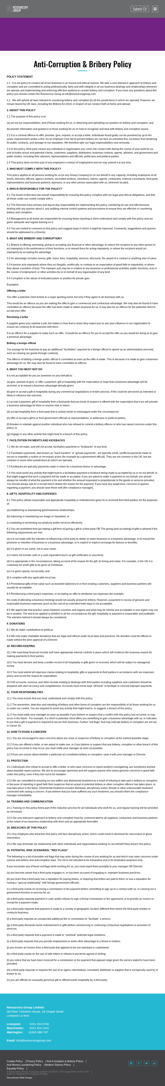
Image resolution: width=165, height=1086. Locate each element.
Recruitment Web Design (19, 1077)
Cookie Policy (15, 1061)
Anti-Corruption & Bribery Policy (65, 1061)
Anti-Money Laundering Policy (24, 1064)
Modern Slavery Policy (58, 1064)
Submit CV (140, 9)
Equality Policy (15, 1068)
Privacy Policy (35, 1061)
